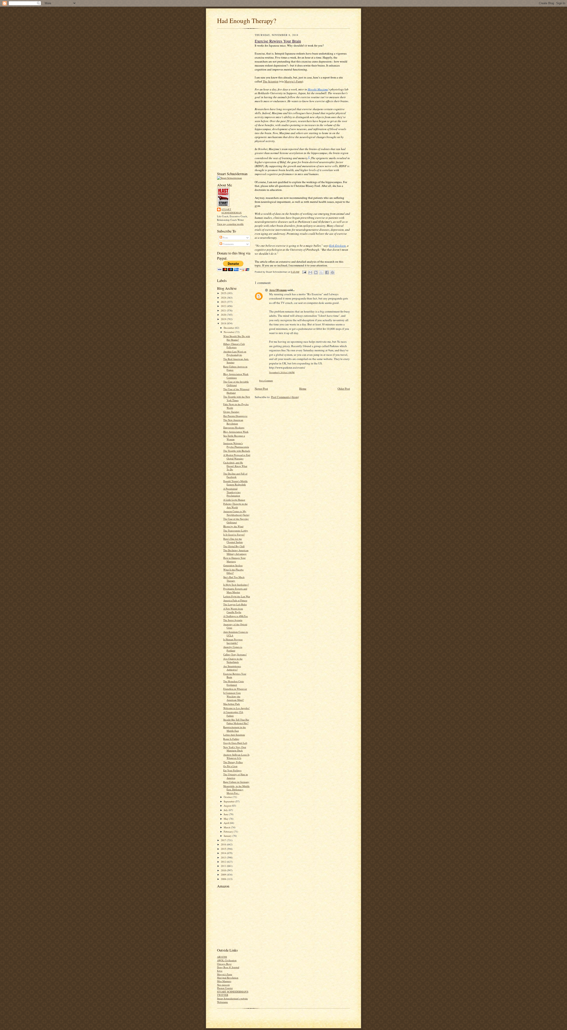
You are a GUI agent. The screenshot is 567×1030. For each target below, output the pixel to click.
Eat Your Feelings (232, 770)
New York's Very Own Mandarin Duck (234, 748)
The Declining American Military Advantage (236, 552)
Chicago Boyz (224, 964)
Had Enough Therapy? (246, 20)
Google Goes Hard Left (235, 743)
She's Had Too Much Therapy (234, 578)
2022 (224, 306)
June (226, 814)
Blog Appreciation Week (236, 431)
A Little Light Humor (234, 499)
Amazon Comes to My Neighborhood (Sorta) (236, 513)
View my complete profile (230, 224)
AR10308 (222, 956)
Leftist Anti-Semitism (234, 734)
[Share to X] (321, 272)
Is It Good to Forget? (234, 534)
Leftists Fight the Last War (236, 596)
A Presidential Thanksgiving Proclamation (232, 492)
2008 (224, 879)
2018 (224, 323)
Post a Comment (266, 380)
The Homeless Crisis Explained (233, 683)
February (229, 831)
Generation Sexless (233, 565)
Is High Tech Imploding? (236, 584)
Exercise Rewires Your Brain (278, 41)
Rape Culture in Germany (236, 782)
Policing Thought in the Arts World (235, 505)
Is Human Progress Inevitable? (233, 641)
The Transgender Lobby (235, 530)
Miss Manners (224, 981)
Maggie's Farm (224, 974)
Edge (219, 970)
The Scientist (270, 81)
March (227, 827)
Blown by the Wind (233, 526)
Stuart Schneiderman (231, 211)
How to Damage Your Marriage (234, 559)
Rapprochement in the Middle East (234, 728)
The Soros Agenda (232, 620)
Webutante (222, 1002)
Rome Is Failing (231, 739)
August (228, 805)
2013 (224, 857)
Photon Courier (225, 988)
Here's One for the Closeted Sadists (233, 540)
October (228, 797)
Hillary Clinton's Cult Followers (234, 345)
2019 (224, 319)
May (226, 818)
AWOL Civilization (227, 960)
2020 (224, 314)
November (229, 332)
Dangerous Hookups (233, 427)
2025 (224, 293)
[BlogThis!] (316, 272)
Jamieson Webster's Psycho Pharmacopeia (236, 445)
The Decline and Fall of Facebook (235, 475)
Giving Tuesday (231, 411)
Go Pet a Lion (230, 766)
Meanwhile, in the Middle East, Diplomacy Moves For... (236, 789)
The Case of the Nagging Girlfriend (236, 520)
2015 (224, 848)
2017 (224, 840)
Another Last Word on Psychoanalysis (234, 353)
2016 (224, 844)
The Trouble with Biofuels (236, 450)
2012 (224, 861)
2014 (224, 853)
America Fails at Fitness (235, 600)
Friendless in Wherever (235, 688)
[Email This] (310, 272)
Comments (228, 244)
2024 (224, 297)
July (226, 810)
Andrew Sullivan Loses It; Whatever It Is (236, 756)
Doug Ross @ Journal (228, 967)
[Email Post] (304, 272)
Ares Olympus (278, 290)
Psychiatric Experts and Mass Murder (235, 590)
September (229, 801)
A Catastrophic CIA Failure (233, 713)
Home (302, 389)
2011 (224, 866)
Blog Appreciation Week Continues (236, 375)
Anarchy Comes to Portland (232, 648)
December (229, 327)
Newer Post (261, 389)
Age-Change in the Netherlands (233, 660)
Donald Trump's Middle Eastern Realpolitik (235, 482)
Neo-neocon (223, 984)
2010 (224, 870)
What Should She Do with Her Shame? (236, 337)
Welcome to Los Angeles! (236, 708)
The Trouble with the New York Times (236, 398)
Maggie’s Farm (293, 81)
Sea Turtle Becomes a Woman (234, 437)
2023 (224, 301)
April (227, 823)
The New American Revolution (233, 421)
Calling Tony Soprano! (235, 654)
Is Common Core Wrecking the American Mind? (233, 696)
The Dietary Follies (233, 762)
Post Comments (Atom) (285, 397)
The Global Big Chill (234, 546)
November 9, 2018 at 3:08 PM (282, 372)
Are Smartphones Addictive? (232, 668)
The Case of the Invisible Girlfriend (236, 383)
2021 (224, 310)
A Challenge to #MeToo (235, 616)
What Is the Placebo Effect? (233, 571)
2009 (224, 874)
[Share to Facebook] (327, 272)
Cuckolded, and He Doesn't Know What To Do (235, 466)
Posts (225, 237)
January (228, 835)
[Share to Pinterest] (332, 272)
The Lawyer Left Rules (235, 604)
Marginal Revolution (227, 977)
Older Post (344, 389)
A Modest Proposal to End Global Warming (236, 456)
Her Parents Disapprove (235, 416)
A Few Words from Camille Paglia (233, 610)
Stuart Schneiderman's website (232, 998)
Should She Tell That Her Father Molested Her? (236, 721)
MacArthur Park (231, 704)
